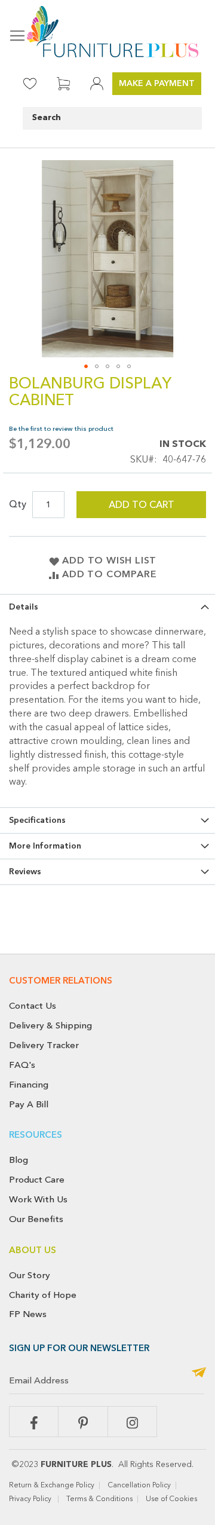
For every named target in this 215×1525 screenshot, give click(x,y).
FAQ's (22, 1065)
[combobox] (112, 118)
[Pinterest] (83, 1422)
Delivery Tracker (44, 1045)
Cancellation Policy (139, 1485)
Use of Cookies (172, 1499)
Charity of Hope (42, 1295)
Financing (28, 1085)
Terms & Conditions (99, 1499)
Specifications (37, 820)
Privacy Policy (31, 1499)
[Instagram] (132, 1422)
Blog (18, 1160)
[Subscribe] (199, 1373)
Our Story (29, 1275)
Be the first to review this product (61, 428)
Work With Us (38, 1199)
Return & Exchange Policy (51, 1485)
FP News (28, 1314)
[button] (86, 366)
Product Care (36, 1180)
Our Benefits (36, 1219)
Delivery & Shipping (50, 1025)
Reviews (25, 872)
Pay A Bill (28, 1104)
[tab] (107, 607)
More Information (45, 846)
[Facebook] (34, 1422)
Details (23, 607)
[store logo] (107, 31)
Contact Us (32, 1006)
